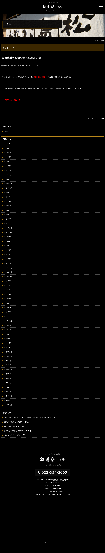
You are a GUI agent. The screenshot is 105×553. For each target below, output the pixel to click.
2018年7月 (7, 378)
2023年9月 (7, 281)
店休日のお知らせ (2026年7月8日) (16, 426)
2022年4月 (7, 316)
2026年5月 (7, 157)
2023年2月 (7, 299)
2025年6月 (7, 201)
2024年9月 (7, 237)
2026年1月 (7, 175)
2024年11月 (8, 228)
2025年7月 (7, 197)
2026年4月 (7, 161)
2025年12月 (8, 179)
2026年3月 (7, 166)
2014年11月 (8, 405)
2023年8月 (7, 285)
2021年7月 (7, 325)
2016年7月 (7, 392)
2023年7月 (7, 290)
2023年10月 (8, 276)
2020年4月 (7, 347)
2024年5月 (7, 254)
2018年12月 (8, 369)
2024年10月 (8, 232)
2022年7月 (7, 312)
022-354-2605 (54, 472)
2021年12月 (8, 321)
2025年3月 (7, 214)
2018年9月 (7, 374)
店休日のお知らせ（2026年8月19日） (17, 422)
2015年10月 (8, 400)
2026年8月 (7, 144)
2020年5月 (7, 343)
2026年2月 (7, 170)
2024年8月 (7, 241)
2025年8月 (7, 192)
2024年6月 (7, 250)
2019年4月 (7, 365)
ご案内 (6, 131)
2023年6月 (7, 294)
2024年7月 (7, 245)
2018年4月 (7, 383)
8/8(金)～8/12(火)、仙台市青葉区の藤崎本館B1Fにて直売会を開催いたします (30, 417)
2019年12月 (8, 352)
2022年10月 (8, 307)
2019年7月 (7, 361)
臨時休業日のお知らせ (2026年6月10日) (18, 431)
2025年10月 (8, 188)
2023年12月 (8, 268)
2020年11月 (8, 334)
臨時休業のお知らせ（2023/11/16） (22, 57)
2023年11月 (8, 272)
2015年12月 (8, 396)
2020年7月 (7, 338)
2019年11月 (8, 356)
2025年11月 (8, 183)
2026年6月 (7, 153)
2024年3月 (7, 259)
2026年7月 (7, 148)
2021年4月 (7, 330)
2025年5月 (7, 206)
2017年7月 (7, 387)
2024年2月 (7, 263)
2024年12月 (8, 223)
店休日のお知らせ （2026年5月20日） (17, 435)
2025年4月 (7, 210)
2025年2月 (7, 219)
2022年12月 (8, 303)
